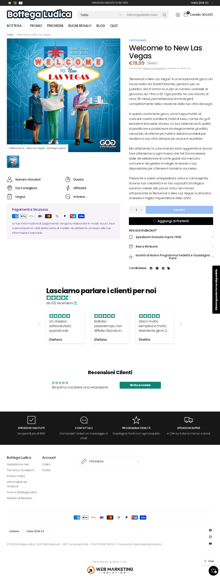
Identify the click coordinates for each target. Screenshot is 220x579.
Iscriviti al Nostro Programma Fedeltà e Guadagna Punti (173, 256)
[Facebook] (9, 3)
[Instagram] (15, 3)
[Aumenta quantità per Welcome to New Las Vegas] (141, 210)
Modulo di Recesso (19, 498)
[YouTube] (20, 3)
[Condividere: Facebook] (151, 268)
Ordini (46, 464)
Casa (10, 34)
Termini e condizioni (20, 470)
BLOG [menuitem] (100, 25)
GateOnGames (137, 40)
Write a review (140, 385)
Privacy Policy (16, 476)
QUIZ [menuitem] (114, 25)
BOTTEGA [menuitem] (14, 25)
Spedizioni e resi (18, 464)
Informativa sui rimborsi (17, 484)
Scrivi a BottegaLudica (22, 492)
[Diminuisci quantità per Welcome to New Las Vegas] (131, 210)
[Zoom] (114, 45)
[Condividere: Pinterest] (163, 268)
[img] (111, 298)
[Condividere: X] (157, 268)
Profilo (46, 470)
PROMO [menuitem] (36, 25)
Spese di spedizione (154, 68)
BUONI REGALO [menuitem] (79, 25)
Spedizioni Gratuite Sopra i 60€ (159, 237)
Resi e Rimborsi (147, 246)
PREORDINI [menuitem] (55, 25)
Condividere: (138, 268)
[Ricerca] (164, 15)
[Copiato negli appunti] (168, 268)
